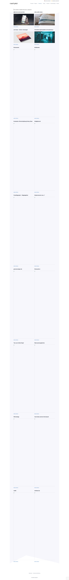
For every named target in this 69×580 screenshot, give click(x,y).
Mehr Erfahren (16, 26)
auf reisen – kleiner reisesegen (21, 29)
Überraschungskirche (39, 343)
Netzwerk (48, 3)
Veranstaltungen (53, 3)
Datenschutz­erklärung (36, 573)
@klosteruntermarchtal (19, 12)
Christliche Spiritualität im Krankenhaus (43, 29)
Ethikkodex (37, 47)
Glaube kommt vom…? (39, 195)
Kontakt (57, 3)
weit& (15, 490)
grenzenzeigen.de (18, 269)
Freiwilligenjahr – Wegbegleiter (21, 195)
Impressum (30, 573)
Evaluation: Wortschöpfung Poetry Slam (23, 121)
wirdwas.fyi (37, 490)
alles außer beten (38, 12)
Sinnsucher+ (37, 269)
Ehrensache (16, 47)
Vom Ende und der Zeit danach (41, 416)
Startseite (32, 3)
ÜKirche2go (16, 416)
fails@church (37, 121)
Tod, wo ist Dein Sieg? (19, 343)
